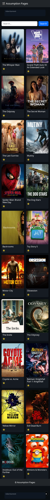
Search (43, 23)
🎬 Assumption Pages (15, 3)
